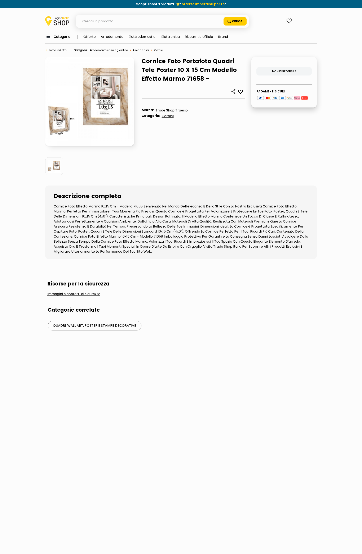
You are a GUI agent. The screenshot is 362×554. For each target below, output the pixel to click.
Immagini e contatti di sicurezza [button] (73, 294)
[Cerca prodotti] (235, 21)
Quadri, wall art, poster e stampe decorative (94, 325)
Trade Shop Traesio (171, 110)
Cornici (158, 50)
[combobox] (162, 21)
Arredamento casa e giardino (108, 50)
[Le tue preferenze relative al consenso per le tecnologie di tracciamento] (355, 547)
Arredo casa (141, 50)
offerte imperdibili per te (203, 4)
